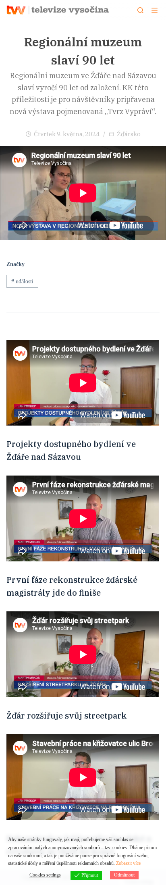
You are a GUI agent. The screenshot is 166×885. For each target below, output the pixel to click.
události (22, 281)
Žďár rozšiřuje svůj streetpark (66, 715)
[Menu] (154, 10)
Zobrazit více (128, 863)
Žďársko (129, 134)
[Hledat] (140, 10)
